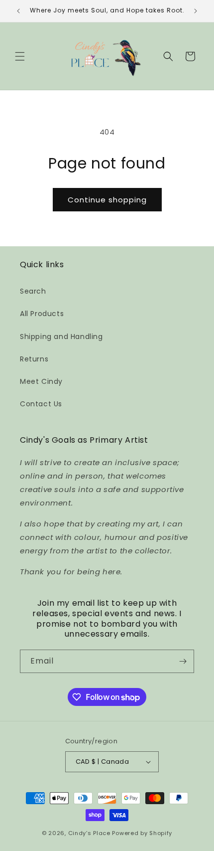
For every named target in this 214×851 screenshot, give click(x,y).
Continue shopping (107, 199)
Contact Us (41, 404)
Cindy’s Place (90, 833)
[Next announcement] (196, 11)
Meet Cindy (41, 381)
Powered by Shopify (142, 833)
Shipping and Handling (61, 336)
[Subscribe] (183, 661)
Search (33, 291)
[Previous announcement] (18, 11)
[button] (20, 56)
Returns (34, 359)
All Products (42, 314)
